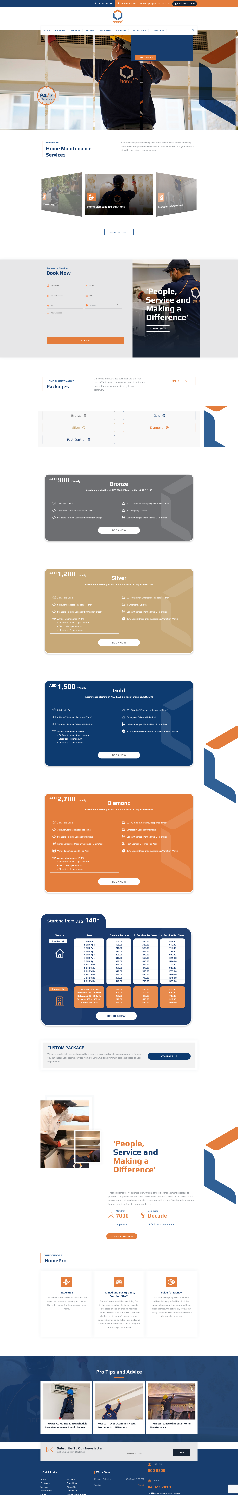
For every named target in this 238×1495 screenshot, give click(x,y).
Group (46, 30)
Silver (76, 427)
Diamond (157, 427)
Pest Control (76, 439)
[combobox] (103, 305)
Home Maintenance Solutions (106, 206)
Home (43, 1479)
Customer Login (186, 4)
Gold (157, 415)
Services (75, 30)
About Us (121, 30)
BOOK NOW (117, 530)
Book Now (105, 30)
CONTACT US (156, 328)
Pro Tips (90, 30)
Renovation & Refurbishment (170, 206)
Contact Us (158, 30)
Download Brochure (122, 1236)
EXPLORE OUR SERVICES (119, 232)
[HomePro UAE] (119, 16)
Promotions (46, 1490)
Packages (60, 30)
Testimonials (139, 30)
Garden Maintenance (49, 204)
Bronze (76, 415)
